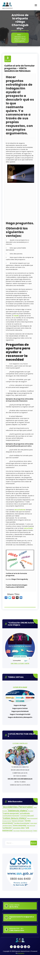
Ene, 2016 (7, 58)
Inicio (19, 35)
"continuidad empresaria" (11, 816)
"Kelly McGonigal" (31, 825)
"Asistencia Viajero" (18, 810)
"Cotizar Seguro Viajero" (14, 818)
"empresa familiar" (6, 821)
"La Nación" (7, 828)
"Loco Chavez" (16, 830)
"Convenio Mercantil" (27, 816)
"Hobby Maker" (33, 823)
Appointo (21, 953)
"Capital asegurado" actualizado (16, 813)
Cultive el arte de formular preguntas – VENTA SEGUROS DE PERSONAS (19, 68)
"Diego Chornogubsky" (32, 818)
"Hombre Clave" (7, 825)
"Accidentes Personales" (17, 807)
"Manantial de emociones (26, 830)
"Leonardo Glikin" (18, 828)
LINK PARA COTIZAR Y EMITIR (20, 663)
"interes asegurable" (19, 825)
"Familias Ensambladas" (22, 823)
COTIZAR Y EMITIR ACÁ (20, 743)
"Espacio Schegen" (18, 821)
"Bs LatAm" (30, 811)
